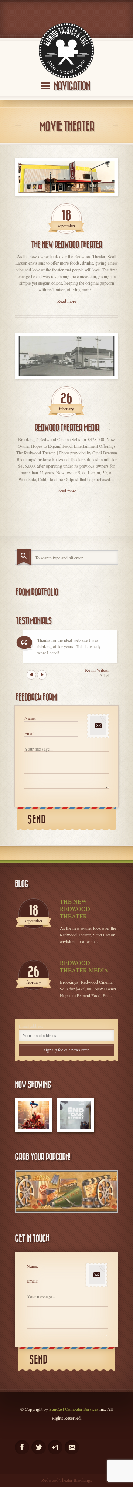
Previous (31, 675)
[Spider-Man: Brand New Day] (33, 1115)
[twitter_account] (38, 1447)
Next (42, 675)
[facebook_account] (22, 1447)
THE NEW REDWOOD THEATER (66, 245)
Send (36, 820)
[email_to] (72, 1447)
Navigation (72, 86)
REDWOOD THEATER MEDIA (66, 428)
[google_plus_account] (55, 1447)
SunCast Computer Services (73, 1409)
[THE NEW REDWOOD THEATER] (66, 177)
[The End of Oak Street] (75, 1115)
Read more (66, 301)
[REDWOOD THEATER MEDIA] (66, 356)
